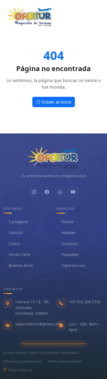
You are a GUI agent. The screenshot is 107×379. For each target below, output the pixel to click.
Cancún (16, 232)
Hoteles (68, 232)
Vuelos (68, 222)
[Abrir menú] (94, 16)
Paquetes (70, 254)
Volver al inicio (56, 102)
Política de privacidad (65, 361)
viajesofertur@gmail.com (38, 323)
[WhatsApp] (60, 191)
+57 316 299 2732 (85, 301)
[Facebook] (47, 191)
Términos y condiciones (22, 361)
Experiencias (73, 265)
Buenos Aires (21, 265)
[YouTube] (73, 191)
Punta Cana (19, 254)
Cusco (14, 243)
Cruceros (70, 243)
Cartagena (18, 222)
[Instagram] (34, 191)
